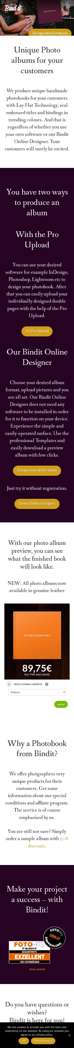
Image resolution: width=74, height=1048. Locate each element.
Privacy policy (43, 1040)
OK (24, 1040)
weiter (61, 704)
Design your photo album (37, 470)
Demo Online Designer (37, 503)
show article (37, 969)
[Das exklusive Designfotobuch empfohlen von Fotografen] (13, 7)
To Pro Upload (37, 331)
